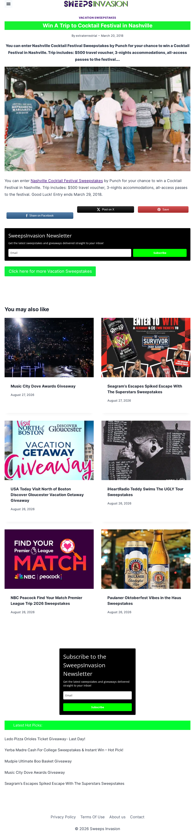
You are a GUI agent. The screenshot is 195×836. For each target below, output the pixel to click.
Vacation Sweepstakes (97, 17)
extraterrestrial (86, 36)
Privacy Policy (63, 817)
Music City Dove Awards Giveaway (43, 386)
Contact (137, 817)
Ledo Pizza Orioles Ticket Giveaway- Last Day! (45, 739)
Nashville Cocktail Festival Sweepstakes (67, 180)
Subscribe (159, 253)
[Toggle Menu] (8, 4)
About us (117, 817)
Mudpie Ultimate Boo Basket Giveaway (38, 761)
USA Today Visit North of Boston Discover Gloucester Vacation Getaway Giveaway (47, 495)
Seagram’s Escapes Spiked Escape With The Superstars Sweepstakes (64, 783)
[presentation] (49, 347)
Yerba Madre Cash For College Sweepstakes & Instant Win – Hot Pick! (64, 750)
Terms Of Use (92, 817)
